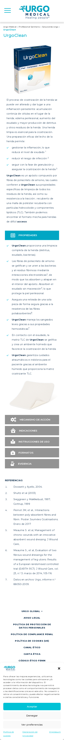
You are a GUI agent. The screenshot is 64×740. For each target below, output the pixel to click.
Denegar (32, 715)
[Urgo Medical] (34, 12)
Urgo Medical (10, 27)
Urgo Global (31, 611)
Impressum (55, 732)
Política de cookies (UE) (32, 640)
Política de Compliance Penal (32, 634)
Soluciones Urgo (50, 27)
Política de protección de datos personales (32, 626)
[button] (59, 668)
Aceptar (32, 706)
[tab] (32, 235)
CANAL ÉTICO (31, 647)
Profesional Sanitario (29, 27)
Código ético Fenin (32, 660)
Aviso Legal (32, 617)
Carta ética (32, 654)
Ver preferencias (32, 724)
